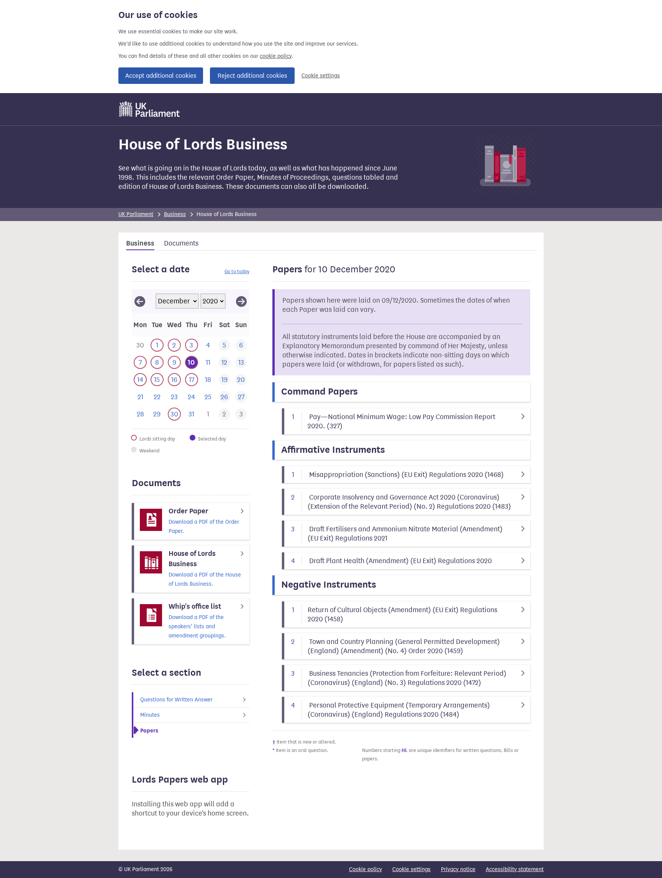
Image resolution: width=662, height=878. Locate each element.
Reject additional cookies (252, 75)
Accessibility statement (515, 869)
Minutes (150, 715)
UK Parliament (135, 214)
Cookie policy (365, 869)
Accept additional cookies (160, 75)
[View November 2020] (139, 301)
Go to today (236, 271)
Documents (181, 243)
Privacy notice (458, 869)
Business (175, 214)
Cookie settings (321, 75)
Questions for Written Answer (176, 699)
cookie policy (276, 56)
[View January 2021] (241, 301)
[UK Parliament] (149, 109)
